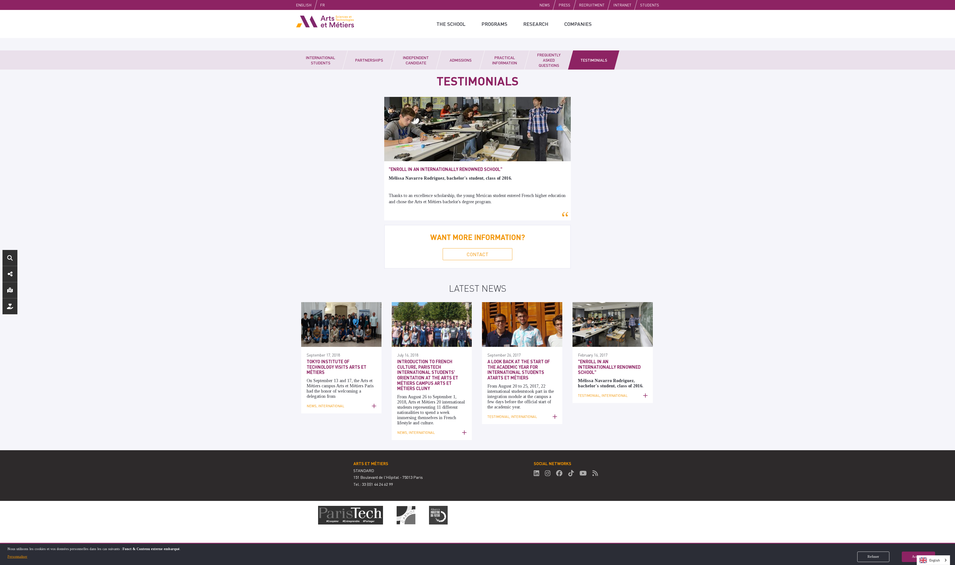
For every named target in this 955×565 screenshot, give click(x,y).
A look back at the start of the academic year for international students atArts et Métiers (518, 369)
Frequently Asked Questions (549, 60)
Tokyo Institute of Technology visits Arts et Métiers (336, 367)
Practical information (504, 60)
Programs (494, 24)
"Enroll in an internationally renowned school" (445, 169)
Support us (9, 306)
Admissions (461, 60)
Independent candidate (416, 60)
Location (9, 290)
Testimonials (593, 60)
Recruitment (592, 4)
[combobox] (933, 560)
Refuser (873, 557)
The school (451, 24)
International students (320, 60)
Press (564, 4)
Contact (477, 254)
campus (541, 396)
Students (649, 4)
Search (9, 258)
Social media (9, 274)
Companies (578, 24)
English (303, 4)
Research (535, 24)
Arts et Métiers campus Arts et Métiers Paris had (340, 386)
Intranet (622, 4)
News (544, 4)
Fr (322, 4)
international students (506, 391)
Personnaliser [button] (17, 557)
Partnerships (369, 60)
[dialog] (477, 554)
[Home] (325, 21)
